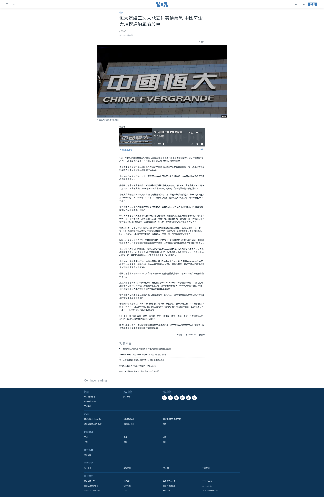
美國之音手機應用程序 (93, 491)
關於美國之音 (89, 481)
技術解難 (127, 486)
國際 (165, 437)
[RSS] (188, 397)
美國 (86, 437)
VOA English (207, 481)
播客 (165, 424)
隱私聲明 (166, 468)
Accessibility (207, 486)
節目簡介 (87, 468)
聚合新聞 (87, 455)
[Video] (296, 4)
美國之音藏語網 (169, 486)
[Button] (202, 41)
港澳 (125, 437)
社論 (125, 491)
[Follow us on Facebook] (164, 397)
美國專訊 (87, 406)
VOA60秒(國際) (90, 401)
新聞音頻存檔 (129, 419)
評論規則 (206, 468)
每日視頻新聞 (89, 397)
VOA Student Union (210, 491)
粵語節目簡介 (129, 424)
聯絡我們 (126, 397)
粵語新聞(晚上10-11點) (93, 424)
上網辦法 (127, 481)
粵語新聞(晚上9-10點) (92, 419)
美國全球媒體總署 (91, 486)
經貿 (165, 442)
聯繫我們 (127, 468)
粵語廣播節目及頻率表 (172, 419)
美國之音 (160, 136)
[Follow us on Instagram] (182, 397)
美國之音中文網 (169, 481)
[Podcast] (194, 397)
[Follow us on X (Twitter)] (170, 397)
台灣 (125, 442)
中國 (121, 13)
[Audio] (304, 4)
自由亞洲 (166, 491)
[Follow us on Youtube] (176, 397)
